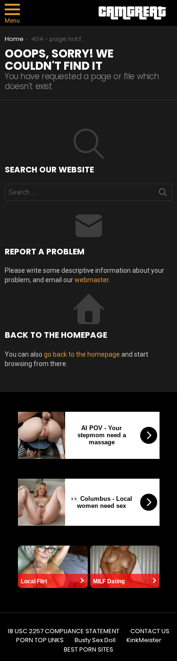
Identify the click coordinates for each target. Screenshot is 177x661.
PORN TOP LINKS (40, 640)
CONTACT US (149, 631)
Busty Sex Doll (95, 640)
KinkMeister (143, 640)
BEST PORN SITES (88, 649)
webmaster (92, 280)
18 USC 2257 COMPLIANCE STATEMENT (63, 631)
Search (162, 194)
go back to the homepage (82, 354)
